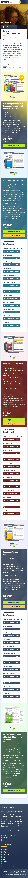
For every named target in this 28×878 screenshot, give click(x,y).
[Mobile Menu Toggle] (26, 2)
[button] (14, 145)
